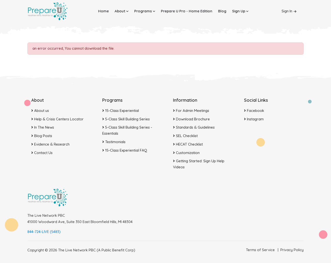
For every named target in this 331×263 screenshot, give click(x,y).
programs (143, 11)
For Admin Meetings (192, 110)
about (120, 11)
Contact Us (43, 152)
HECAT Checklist (189, 144)
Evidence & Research (51, 144)
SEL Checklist (186, 135)
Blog (222, 11)
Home (103, 11)
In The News (43, 127)
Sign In (287, 11)
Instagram (255, 119)
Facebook (255, 110)
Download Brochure (192, 119)
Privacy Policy (292, 250)
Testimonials (115, 141)
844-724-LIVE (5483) (44, 231)
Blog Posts (42, 135)
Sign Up (239, 11)
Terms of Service (260, 250)
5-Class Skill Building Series (127, 119)
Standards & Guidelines (195, 127)
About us (41, 110)
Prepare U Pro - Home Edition (186, 11)
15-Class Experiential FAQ (125, 150)
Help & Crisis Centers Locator (58, 119)
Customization (187, 152)
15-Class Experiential (121, 110)
